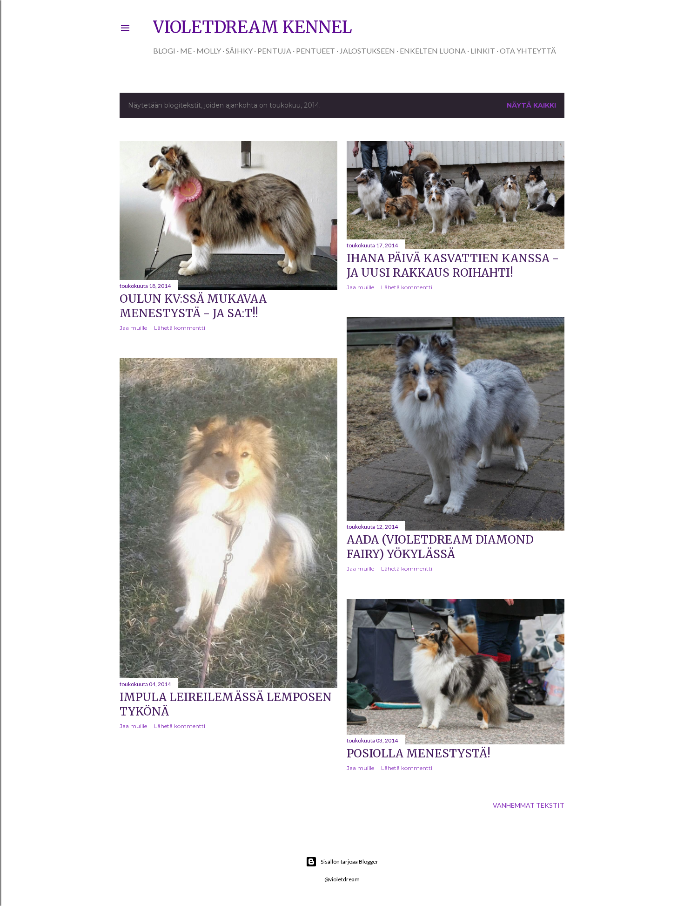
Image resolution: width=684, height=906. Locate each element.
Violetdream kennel (252, 27)
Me (186, 50)
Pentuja (274, 50)
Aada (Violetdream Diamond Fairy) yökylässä (440, 546)
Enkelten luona (433, 50)
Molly (208, 50)
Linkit (482, 50)
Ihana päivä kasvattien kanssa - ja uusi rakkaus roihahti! (453, 265)
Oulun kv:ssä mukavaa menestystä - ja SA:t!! (193, 306)
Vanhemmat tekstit (528, 805)
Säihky (239, 50)
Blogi (164, 50)
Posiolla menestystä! (418, 753)
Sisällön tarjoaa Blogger (349, 861)
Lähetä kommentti (179, 327)
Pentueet (315, 50)
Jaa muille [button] (133, 327)
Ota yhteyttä (528, 50)
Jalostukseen (367, 50)
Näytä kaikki (531, 105)
